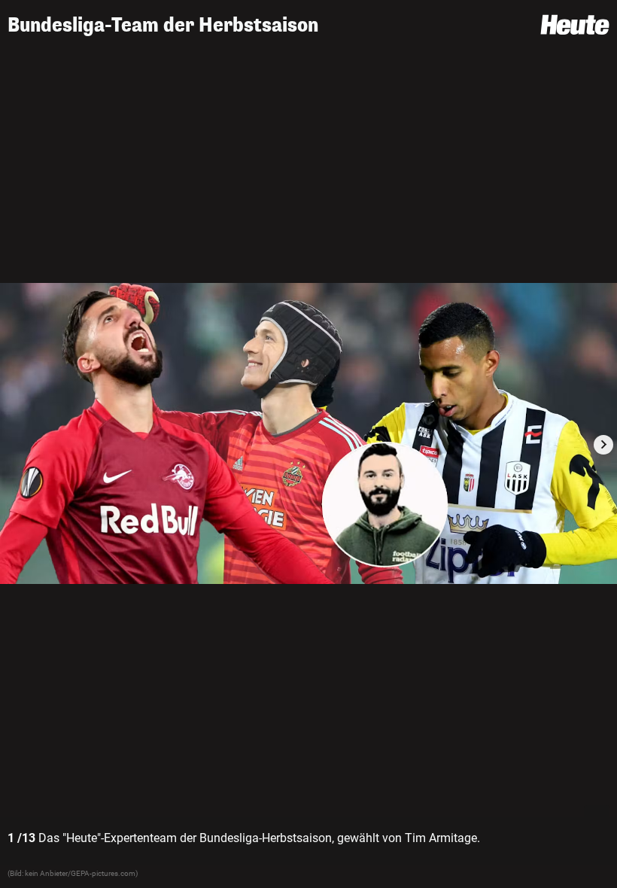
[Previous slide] (13, 445)
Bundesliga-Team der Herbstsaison (163, 25)
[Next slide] (603, 445)
